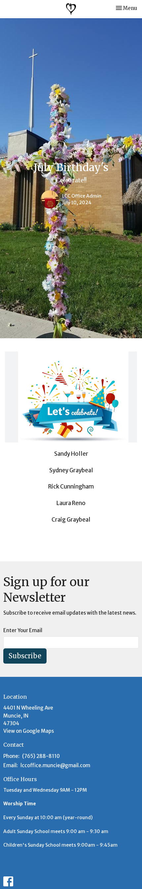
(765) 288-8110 (41, 756)
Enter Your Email (22, 630)
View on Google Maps (28, 731)
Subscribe (25, 656)
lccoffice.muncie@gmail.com (55, 765)
